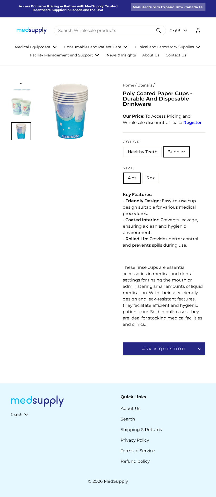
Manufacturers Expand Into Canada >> (168, 7)
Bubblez (176, 151)
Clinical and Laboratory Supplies (164, 47)
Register (192, 122)
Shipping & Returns (141, 429)
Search (128, 419)
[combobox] (110, 30)
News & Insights (121, 55)
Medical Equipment (33, 47)
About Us (150, 55)
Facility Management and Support (61, 55)
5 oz (150, 177)
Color (131, 142)
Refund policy (135, 461)
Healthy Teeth (143, 151)
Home (128, 85)
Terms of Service (138, 450)
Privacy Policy (135, 440)
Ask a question (164, 349)
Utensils (145, 85)
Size (128, 168)
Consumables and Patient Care (92, 47)
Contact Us (176, 55)
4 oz (132, 177)
